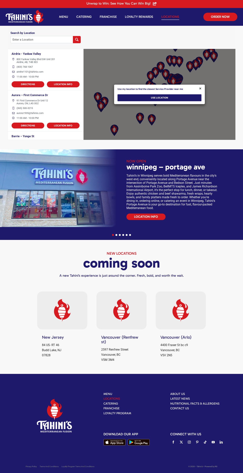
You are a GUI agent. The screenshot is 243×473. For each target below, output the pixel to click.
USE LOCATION (159, 97)
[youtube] (213, 442)
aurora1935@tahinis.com (30, 113)
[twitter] (181, 442)
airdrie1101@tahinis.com (30, 71)
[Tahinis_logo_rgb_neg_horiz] (25, 11)
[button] (113, 235)
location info (63, 84)
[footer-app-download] (114, 440)
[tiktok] (205, 442)
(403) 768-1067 (25, 66)
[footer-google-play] (139, 440)
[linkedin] (221, 442)
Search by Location (22, 32)
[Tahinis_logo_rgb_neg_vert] (54, 400)
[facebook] (173, 442)
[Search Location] (77, 39)
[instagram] (189, 442)
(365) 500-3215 (25, 108)
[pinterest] (197, 442)
